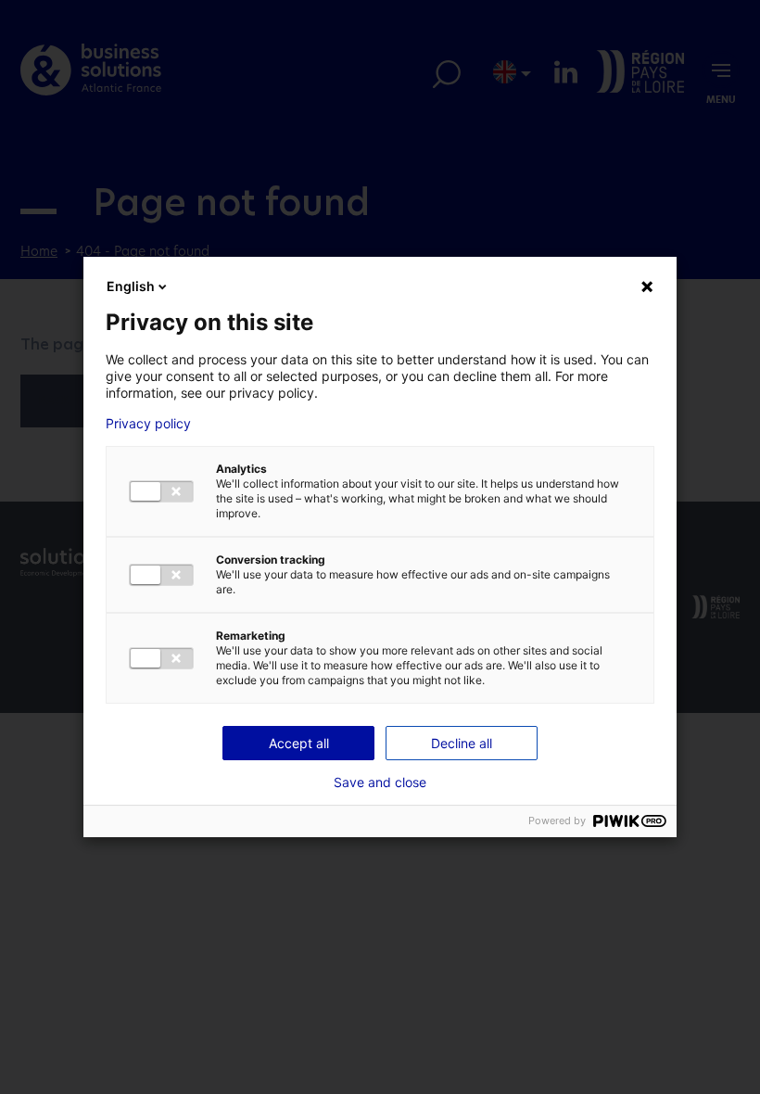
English (131, 286)
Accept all (299, 743)
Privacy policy (148, 423)
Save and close (380, 782)
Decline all (461, 743)
